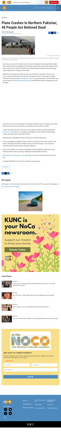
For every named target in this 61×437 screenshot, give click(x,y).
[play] (4, 8)
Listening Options (27, 404)
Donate (54, 2)
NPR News (4, 17)
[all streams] (58, 8)
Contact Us (50, 404)
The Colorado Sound (52, 408)
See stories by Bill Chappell (11, 186)
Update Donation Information (51, 401)
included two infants (27, 78)
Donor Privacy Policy (40, 408)
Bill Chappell (10, 32)
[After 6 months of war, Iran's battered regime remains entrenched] (7, 307)
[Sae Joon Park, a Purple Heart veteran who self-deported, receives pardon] (7, 295)
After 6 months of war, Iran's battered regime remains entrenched (31, 307)
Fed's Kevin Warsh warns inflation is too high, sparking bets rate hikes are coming (35, 318)
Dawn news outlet (8, 132)
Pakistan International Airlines (21, 80)
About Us (25, 400)
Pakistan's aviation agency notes (15, 155)
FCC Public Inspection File (40, 401)
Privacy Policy (38, 404)
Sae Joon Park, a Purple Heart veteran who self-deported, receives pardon (33, 295)
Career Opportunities (28, 407)
